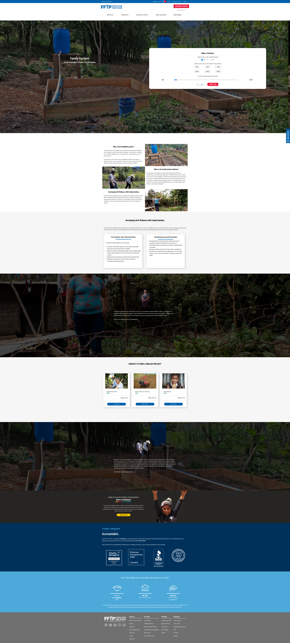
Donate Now (181, 6)
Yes (205, 59)
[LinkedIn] (124, 625)
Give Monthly (181, 10)
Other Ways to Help (149, 635)
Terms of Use (177, 623)
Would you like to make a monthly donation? (208, 57)
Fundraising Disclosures (180, 626)
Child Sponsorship (148, 623)
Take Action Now (123, 515)
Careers (131, 635)
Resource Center (141, 15)
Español (176, 635)
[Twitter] (119, 625)
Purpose (131, 623)
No (213, 59)
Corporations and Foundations (151, 629)
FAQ (175, 629)
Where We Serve (165, 623)
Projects (163, 632)
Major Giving (147, 632)
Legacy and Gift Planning (150, 626)
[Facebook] (105, 625)
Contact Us (132, 639)
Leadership (132, 626)
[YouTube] (115, 625)
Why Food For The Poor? (135, 620)
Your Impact (164, 626)
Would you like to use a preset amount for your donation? (208, 63)
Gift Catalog (177, 15)
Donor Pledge (164, 629)
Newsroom (132, 632)
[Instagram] (110, 625)
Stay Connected (161, 15)
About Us (110, 15)
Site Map (176, 632)
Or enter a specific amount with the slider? (208, 76)
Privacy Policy (177, 620)
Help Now (125, 15)
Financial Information (134, 629)
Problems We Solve (166, 620)
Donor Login (158, 1)
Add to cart (116, 404)
